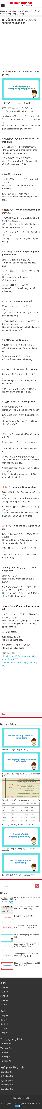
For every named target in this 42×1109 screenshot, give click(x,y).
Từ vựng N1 (5, 1061)
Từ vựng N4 (5, 1048)
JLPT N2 (4, 1000)
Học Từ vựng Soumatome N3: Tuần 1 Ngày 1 (27, 964)
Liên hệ (26, 1098)
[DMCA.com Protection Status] (21, 1106)
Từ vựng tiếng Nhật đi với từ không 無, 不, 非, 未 (26, 955)
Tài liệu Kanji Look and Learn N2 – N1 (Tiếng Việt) (26, 908)
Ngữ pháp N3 (13, 11)
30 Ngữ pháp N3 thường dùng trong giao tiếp (21, 800)
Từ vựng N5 (5, 1044)
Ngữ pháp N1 (6, 1089)
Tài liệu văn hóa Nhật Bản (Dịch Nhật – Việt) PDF (25, 926)
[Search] (37, 886)
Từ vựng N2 (5, 1057)
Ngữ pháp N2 (6, 1085)
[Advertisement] (21, 48)
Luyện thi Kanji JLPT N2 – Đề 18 (27, 898)
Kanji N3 (4, 1024)
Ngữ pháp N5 (6, 1072)
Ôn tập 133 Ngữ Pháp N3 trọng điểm (17, 750)
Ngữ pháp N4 (6, 1076)
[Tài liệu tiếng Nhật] (21, 3)
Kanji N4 (4, 1020)
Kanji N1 (4, 1033)
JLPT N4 (4, 992)
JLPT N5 (4, 987)
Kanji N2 (4, 1028)
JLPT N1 (4, 1005)
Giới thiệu (17, 1098)
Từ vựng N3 (5, 1052)
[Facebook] (21, 1101)
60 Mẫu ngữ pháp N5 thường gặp (26, 936)
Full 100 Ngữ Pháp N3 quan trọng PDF (18, 875)
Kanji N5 (4, 1016)
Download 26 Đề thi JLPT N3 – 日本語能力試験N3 (26, 945)
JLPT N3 (4, 996)
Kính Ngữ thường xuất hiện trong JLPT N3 (19, 825)
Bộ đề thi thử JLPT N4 (24, 916)
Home (2, 11)
